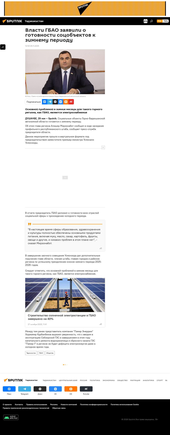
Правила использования (36, 404)
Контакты (19, 404)
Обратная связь (59, 408)
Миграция (135, 380)
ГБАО (41, 353)
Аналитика (148, 380)
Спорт (160, 380)
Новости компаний (69, 404)
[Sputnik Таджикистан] (13, 23)
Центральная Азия (68, 380)
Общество (50, 353)
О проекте (7, 404)
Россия (83, 380)
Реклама (54, 404)
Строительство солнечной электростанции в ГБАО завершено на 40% (62, 317)
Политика (95, 380)
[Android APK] (11, 418)
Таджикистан (31, 353)
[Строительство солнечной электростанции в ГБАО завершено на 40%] (65, 295)
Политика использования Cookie (125, 404)
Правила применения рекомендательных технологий (26, 408)
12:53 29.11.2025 (32, 46)
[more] (100, 248)
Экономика (109, 380)
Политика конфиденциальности (93, 404)
